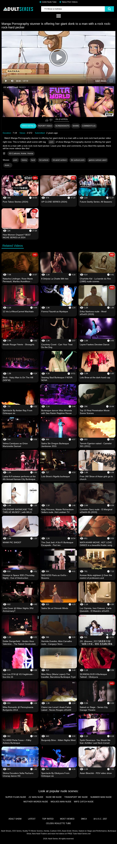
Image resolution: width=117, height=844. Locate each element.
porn (51, 142)
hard (33, 160)
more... (8, 165)
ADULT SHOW (15, 819)
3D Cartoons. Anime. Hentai (21, 153)
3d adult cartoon (60, 160)
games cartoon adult (98, 160)
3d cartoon (43, 160)
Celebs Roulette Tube (58, 823)
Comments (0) (89, 126)
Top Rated (47, 819)
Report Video (45, 126)
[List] (58, 16)
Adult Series (53, 839)
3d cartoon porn (78, 160)
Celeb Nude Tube (49, 2)
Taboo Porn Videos (70, 2)
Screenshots (62, 126)
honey (24, 160)
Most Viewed (67, 819)
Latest (31, 819)
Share (76, 126)
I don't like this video (50, 120)
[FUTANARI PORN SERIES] (58, 101)
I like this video (46, 120)
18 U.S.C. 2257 (100, 819)
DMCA (84, 819)
